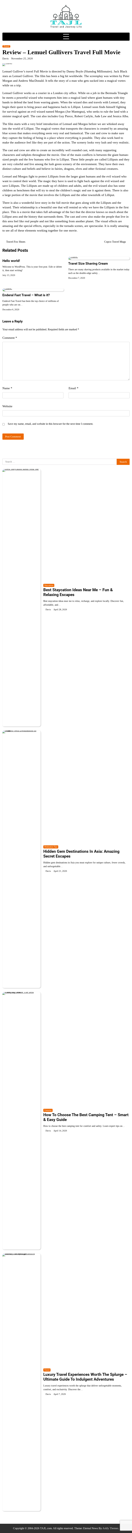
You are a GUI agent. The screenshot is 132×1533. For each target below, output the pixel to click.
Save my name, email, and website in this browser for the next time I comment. (50, 423)
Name (7, 388)
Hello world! (11, 261)
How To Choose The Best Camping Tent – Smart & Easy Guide (86, 1117)
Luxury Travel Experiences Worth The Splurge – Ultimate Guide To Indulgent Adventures (85, 1377)
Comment (9, 337)
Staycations (48, 585)
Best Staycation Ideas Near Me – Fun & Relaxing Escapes (78, 592)
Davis (5, 58)
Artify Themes (110, 1528)
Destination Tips (50, 847)
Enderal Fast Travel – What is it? (26, 295)
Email (73, 388)
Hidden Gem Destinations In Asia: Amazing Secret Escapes (81, 854)
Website (7, 406)
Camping (48, 1110)
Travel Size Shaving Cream (88, 263)
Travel (6, 46)
